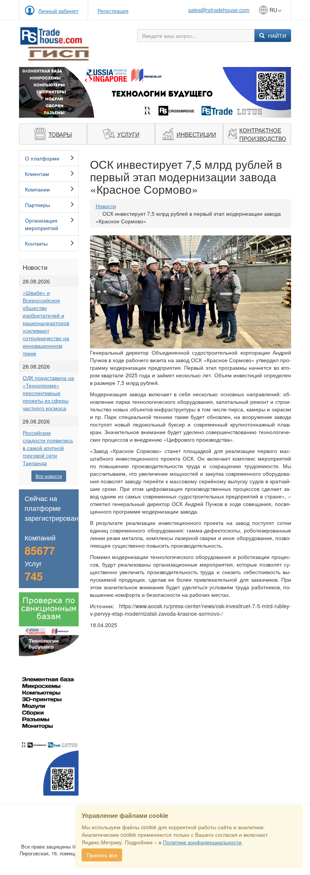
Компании (37, 189)
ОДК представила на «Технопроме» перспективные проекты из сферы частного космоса (48, 393)
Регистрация (113, 10)
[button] (39, 92)
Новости (106, 206)
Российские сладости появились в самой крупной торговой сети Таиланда (48, 448)
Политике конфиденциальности (202, 842)
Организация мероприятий (41, 224)
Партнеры (37, 205)
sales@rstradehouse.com (219, 10)
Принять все (102, 855)
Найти (276, 35)
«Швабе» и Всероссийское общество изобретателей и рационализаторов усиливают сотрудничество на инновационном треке (46, 323)
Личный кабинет (58, 10)
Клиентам (37, 173)
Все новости (49, 476)
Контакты (36, 243)
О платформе (42, 158)
